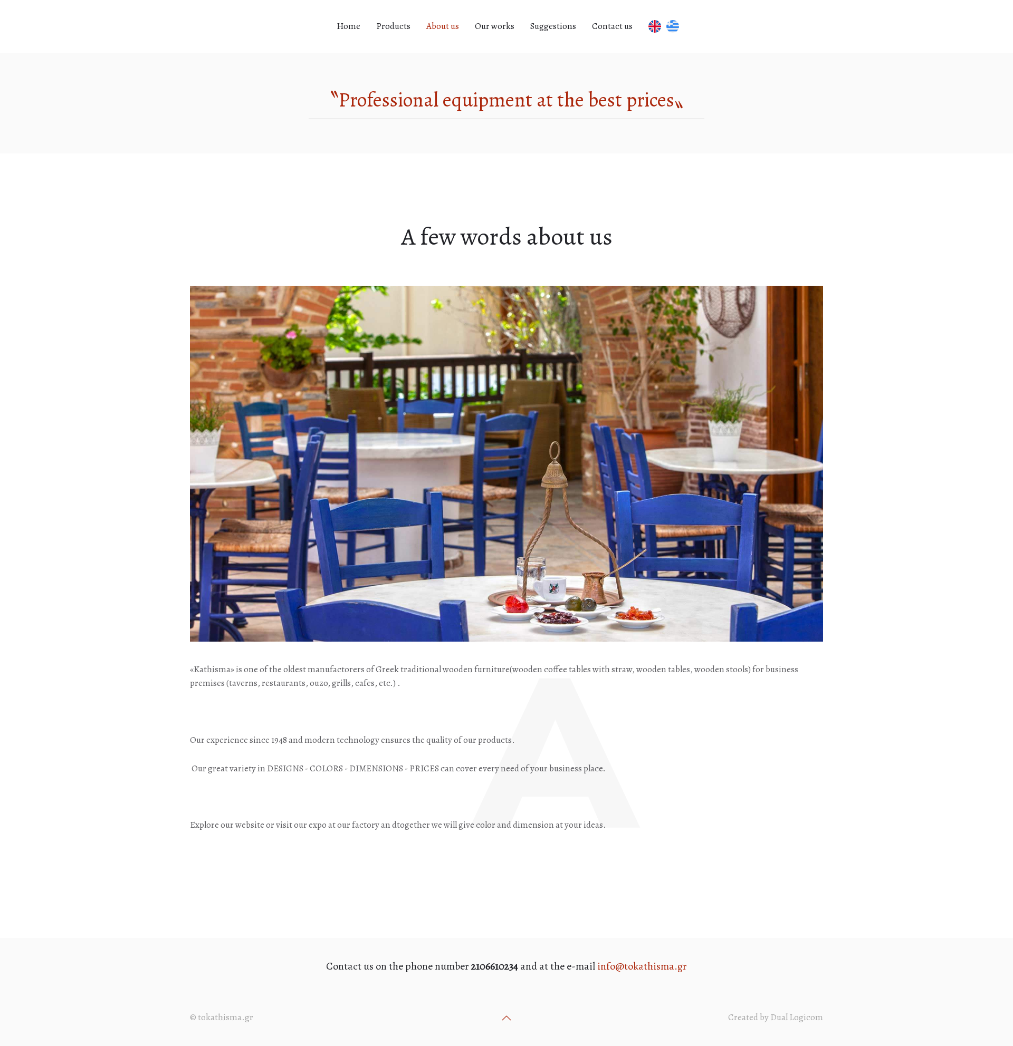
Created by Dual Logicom (775, 1017)
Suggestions (553, 26)
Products (393, 26)
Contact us (612, 26)
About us (442, 26)
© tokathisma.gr (221, 1017)
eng (653, 26)
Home (348, 26)
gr (675, 26)
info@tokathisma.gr (642, 966)
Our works (494, 26)
